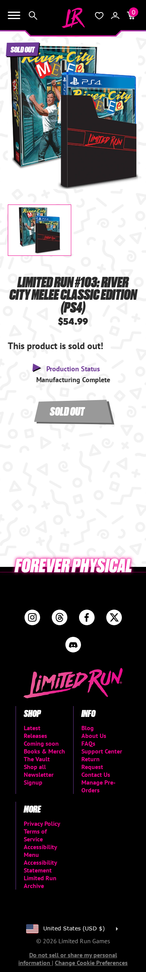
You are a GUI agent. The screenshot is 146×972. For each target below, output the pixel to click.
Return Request (92, 763)
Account (115, 15)
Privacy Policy (42, 823)
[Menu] (14, 15)
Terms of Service (35, 835)
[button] (20, 110)
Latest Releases (35, 731)
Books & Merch (44, 751)
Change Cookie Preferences (91, 963)
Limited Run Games (73, 18)
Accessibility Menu (40, 850)
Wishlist (99, 15)
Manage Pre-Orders (98, 786)
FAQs (88, 743)
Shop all (35, 767)
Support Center (101, 751)
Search (33, 15)
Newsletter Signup (39, 778)
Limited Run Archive (40, 882)
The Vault (37, 759)
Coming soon (41, 743)
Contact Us (95, 774)
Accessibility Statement (40, 866)
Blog (87, 728)
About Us (93, 735)
